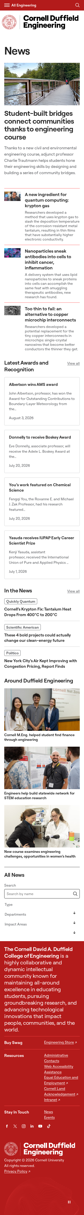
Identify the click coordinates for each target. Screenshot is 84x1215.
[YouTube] (40, 1126)
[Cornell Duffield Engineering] (50, 1149)
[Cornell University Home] (11, 1149)
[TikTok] (48, 1126)
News (48, 1111)
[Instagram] (23, 1126)
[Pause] (69, 1202)
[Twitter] (15, 1126)
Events (49, 1117)
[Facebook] (6, 1126)
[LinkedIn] (31, 1126)
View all (73, 363)
